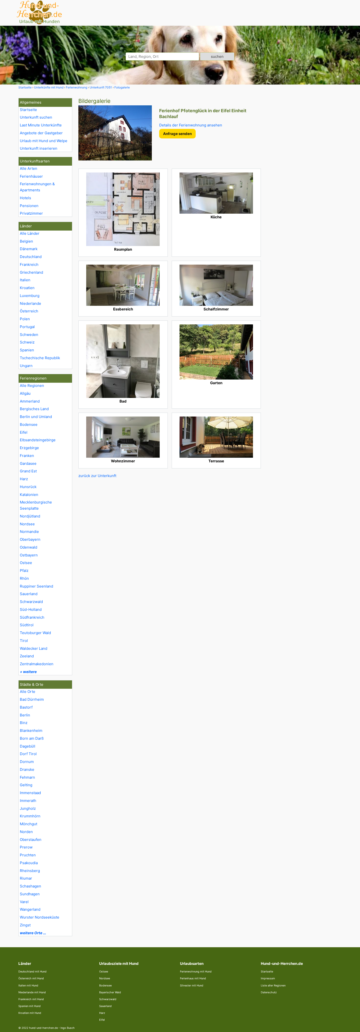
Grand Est (28, 471)
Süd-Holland (31, 609)
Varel (24, 901)
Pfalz (24, 570)
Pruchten (28, 855)
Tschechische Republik (40, 358)
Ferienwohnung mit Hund (196, 971)
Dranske (27, 769)
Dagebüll (27, 746)
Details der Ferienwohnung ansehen (190, 125)
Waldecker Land (33, 648)
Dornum (27, 761)
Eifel (23, 432)
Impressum (268, 978)
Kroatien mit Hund (29, 1013)
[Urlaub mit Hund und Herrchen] (39, 23)
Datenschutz (269, 992)
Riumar (26, 878)
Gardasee (28, 463)
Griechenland (31, 272)
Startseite (28, 109)
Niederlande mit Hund (32, 992)
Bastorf (26, 707)
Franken (27, 455)
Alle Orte (27, 691)
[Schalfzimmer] (216, 285)
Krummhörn (30, 816)
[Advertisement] (304, 171)
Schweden (29, 334)
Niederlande (30, 303)
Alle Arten (28, 168)
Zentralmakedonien (36, 664)
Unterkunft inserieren (38, 148)
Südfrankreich (32, 617)
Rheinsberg (30, 870)
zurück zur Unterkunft (97, 475)
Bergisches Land (34, 408)
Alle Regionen (32, 385)
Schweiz (27, 342)
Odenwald (28, 547)
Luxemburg (29, 295)
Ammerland (30, 401)
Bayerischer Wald (110, 992)
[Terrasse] (216, 437)
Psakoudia (29, 862)
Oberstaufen (30, 839)
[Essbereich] (123, 285)
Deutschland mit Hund (32, 971)
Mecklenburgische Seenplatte (36, 505)
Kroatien (27, 287)
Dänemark (28, 248)
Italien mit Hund (28, 985)
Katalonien (29, 494)
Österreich (29, 311)
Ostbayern (29, 555)
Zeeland (27, 656)
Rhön (24, 578)
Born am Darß (32, 738)
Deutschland (31, 256)
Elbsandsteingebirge (38, 440)
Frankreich (29, 264)
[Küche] (216, 193)
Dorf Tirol (28, 753)
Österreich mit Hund (31, 978)
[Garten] (216, 352)
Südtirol (27, 625)
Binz (23, 722)
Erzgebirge (29, 447)
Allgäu (25, 393)
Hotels (25, 198)
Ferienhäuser (31, 176)
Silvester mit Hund (191, 985)
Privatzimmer (31, 213)
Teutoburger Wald (35, 632)
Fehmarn (27, 777)
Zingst (25, 925)
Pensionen (29, 205)
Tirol (24, 640)
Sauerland (28, 593)
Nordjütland (30, 516)
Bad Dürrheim (32, 699)
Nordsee (27, 524)
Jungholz (28, 808)
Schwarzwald (31, 601)
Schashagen (30, 886)
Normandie (29, 531)
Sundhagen (30, 894)
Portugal (27, 326)
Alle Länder (29, 233)
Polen (25, 319)
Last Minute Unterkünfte (41, 125)
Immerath (28, 800)
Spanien (27, 350)
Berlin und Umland (36, 416)
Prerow (26, 847)
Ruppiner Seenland (36, 586)
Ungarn (26, 365)
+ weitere (28, 671)
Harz (24, 479)
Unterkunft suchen (36, 117)
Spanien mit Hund (29, 1006)
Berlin (25, 715)
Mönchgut (28, 824)
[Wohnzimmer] (123, 437)
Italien (25, 280)
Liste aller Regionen (273, 985)
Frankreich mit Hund (31, 999)
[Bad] (123, 361)
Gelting (26, 785)
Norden (26, 831)
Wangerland (30, 909)
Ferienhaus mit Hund (193, 978)
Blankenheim (31, 730)
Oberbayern (30, 539)
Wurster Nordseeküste (39, 917)
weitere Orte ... (33, 933)
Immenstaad (30, 792)
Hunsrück (28, 486)
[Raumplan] (123, 209)
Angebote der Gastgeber (41, 133)
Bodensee (28, 424)
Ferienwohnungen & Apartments (37, 187)
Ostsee (26, 562)
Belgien (26, 241)
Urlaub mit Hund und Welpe (43, 140)
